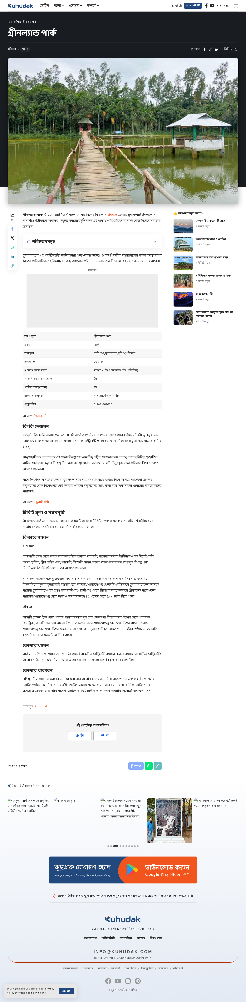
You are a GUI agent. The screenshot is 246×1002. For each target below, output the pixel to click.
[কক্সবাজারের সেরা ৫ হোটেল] (183, 244)
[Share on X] (12, 238)
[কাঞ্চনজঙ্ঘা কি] (183, 299)
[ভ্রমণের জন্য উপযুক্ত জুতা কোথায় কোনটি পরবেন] (183, 317)
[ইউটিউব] (212, 5)
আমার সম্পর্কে (70, 969)
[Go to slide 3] (115, 846)
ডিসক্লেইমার (147, 969)
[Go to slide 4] (120, 846)
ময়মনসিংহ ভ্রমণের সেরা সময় (212, 257)
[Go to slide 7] (129, 846)
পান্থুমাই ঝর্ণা (40, 502)
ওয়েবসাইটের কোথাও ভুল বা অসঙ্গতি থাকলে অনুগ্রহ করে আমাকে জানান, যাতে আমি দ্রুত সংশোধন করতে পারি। (125, 895)
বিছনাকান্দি (39, 416)
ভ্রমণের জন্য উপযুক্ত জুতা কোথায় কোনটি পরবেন (214, 314)
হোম (10, 22)
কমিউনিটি (108, 938)
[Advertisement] (92, 301)
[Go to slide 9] (135, 846)
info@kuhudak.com (123, 951)
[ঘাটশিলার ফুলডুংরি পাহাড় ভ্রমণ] (183, 281)
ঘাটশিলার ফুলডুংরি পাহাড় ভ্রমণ (214, 276)
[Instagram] (128, 981)
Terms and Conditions (32, 993)
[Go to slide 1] (108, 846)
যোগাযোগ (88, 969)
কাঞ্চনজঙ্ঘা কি (204, 294)
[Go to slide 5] (123, 846)
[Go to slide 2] (111, 846)
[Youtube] (118, 981)
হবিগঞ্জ (17, 22)
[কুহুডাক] (21, 6)
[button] (66, 991)
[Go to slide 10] (138, 846)
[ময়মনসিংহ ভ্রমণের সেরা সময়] (183, 263)
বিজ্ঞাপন (102, 969)
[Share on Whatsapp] (12, 247)
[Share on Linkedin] (12, 256)
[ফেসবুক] (206, 5)
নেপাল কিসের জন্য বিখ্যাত (210, 221)
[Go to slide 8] (132, 846)
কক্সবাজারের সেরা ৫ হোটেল (211, 239)
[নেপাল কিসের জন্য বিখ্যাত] (183, 226)
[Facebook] (108, 981)
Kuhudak (41, 707)
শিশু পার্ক (156, 938)
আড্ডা (141, 938)
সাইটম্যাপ (163, 969)
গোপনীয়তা (130, 969)
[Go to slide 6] (126, 846)
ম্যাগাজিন (126, 938)
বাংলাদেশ (90, 938)
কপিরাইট (178, 969)
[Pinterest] (138, 981)
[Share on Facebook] (204, 49)
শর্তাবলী (115, 969)
